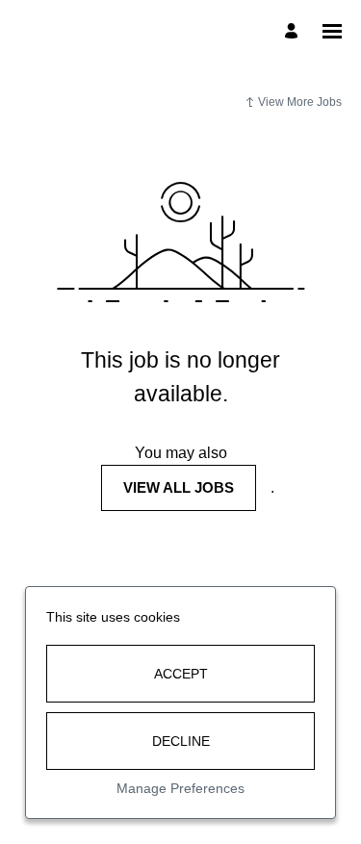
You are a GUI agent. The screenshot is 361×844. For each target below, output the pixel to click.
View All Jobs (178, 487)
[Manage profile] (294, 31)
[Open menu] (332, 31)
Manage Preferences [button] (180, 788)
